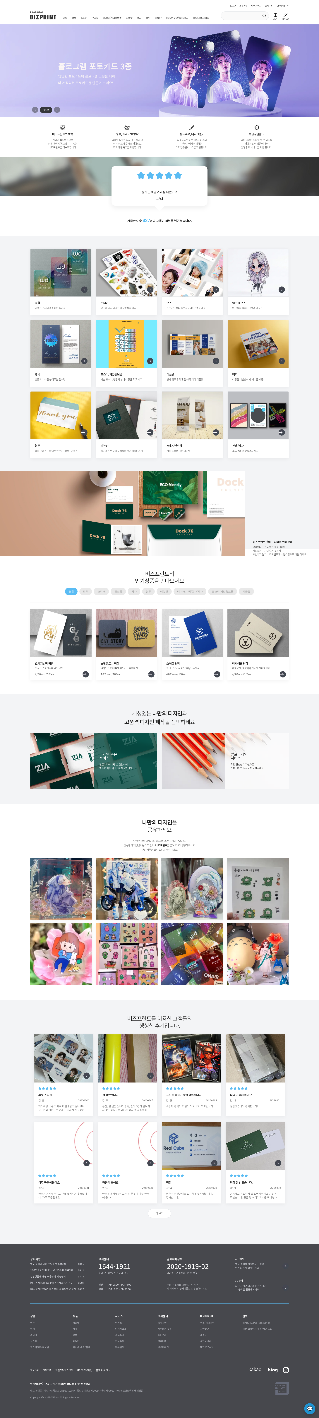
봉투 (148, 18)
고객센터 (281, 5)
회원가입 (243, 5)
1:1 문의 (162, 1335)
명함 (65, 18)
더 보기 (159, 1213)
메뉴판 (158, 18)
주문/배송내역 (207, 1322)
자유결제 (119, 1347)
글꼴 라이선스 (103, 1370)
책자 (139, 18)
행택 (74, 18)
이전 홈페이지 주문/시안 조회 (257, 1329)
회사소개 (34, 1370)
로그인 (233, 5)
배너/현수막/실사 (81, 1347)
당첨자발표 (120, 1329)
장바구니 (269, 5)
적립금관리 (205, 1341)
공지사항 (162, 1322)
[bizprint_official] (61, 889)
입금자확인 (163, 1347)
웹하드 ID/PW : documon (256, 1322)
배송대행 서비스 (201, 18)
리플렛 (129, 18)
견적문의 (162, 1341)
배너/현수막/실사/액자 (177, 18)
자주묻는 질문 (165, 1329)
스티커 (84, 18)
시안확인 (204, 1329)
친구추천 (119, 1341)
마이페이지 (256, 5)
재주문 (203, 1335)
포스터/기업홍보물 (112, 18)
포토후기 (119, 1335)
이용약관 (47, 1370)
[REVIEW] (285, 15)
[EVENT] (275, 15)
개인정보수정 (206, 1347)
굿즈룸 (95, 18)
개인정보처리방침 (64, 1370)
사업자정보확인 (84, 1370)
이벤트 (118, 1322)
